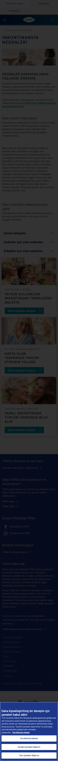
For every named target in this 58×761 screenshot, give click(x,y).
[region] (29, 731)
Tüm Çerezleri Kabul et (29, 755)
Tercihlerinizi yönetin (21, 732)
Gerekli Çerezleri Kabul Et (29, 747)
